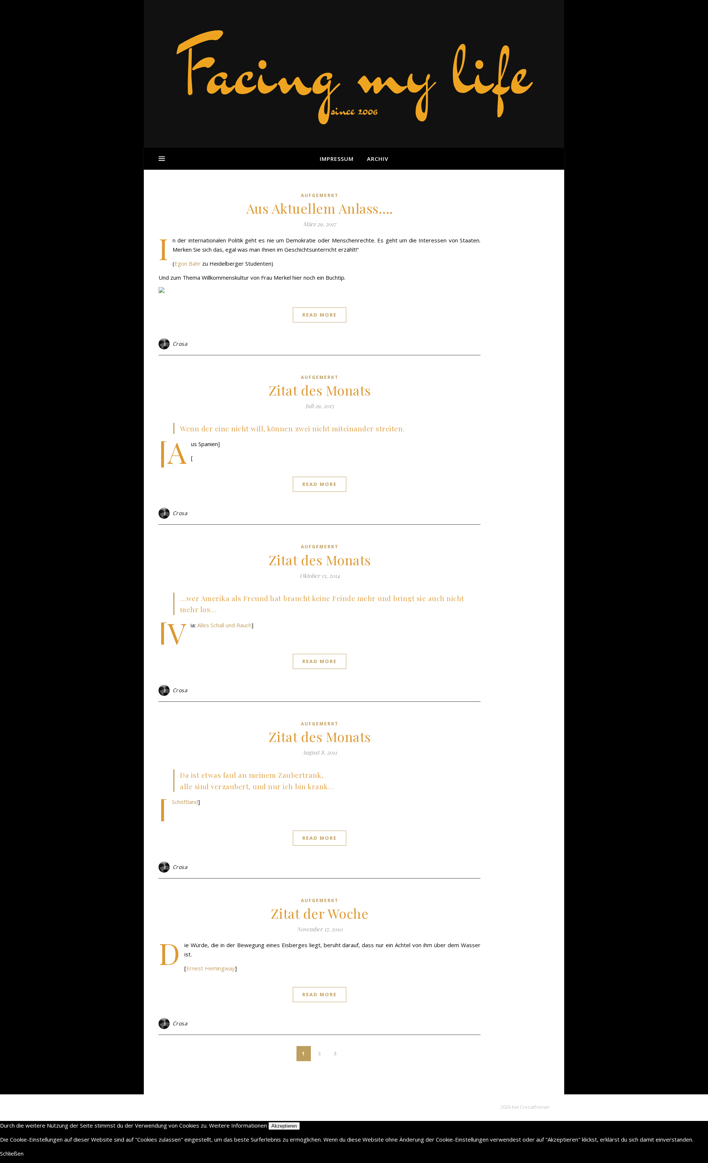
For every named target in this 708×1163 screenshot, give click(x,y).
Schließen (12, 1153)
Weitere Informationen (238, 1125)
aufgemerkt (320, 195)
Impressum (337, 158)
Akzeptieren (284, 1126)
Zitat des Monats (319, 390)
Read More (319, 314)
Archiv (377, 158)
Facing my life (354, 70)
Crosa (180, 343)
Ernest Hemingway (210, 968)
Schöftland (185, 801)
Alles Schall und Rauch (224, 625)
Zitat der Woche (320, 913)
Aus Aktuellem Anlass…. (319, 208)
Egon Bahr (187, 263)
